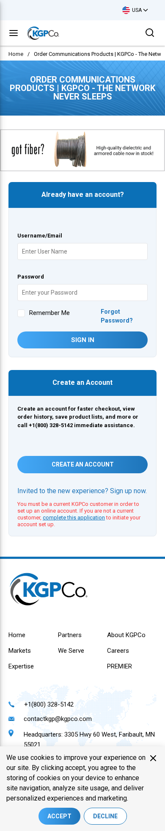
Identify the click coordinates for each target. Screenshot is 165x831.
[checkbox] (21, 313)
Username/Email (39, 235)
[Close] (153, 758)
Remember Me (49, 313)
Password (30, 276)
